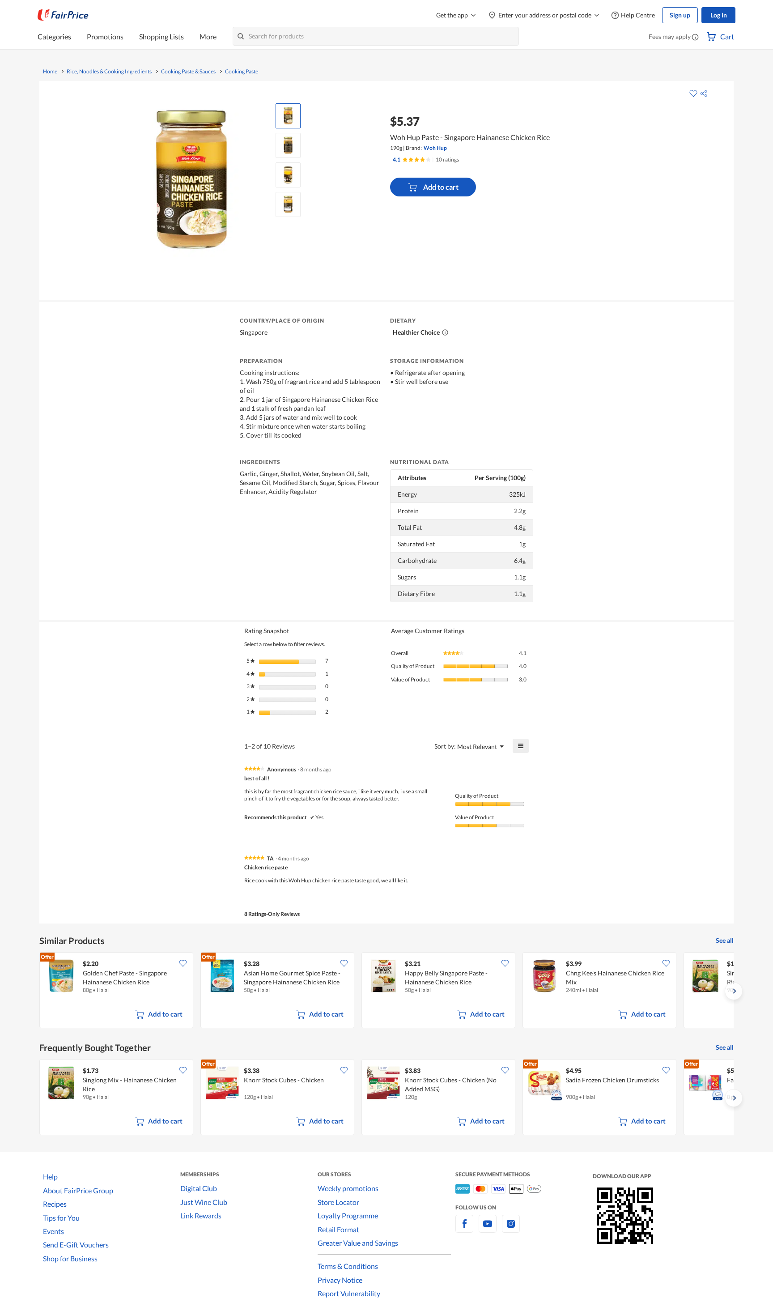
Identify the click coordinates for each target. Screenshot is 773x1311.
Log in (718, 15)
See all (725, 940)
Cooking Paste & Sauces (188, 71)
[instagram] (511, 1229)
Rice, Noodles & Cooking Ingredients (109, 71)
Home (50, 71)
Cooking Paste (241, 71)
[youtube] (488, 1229)
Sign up (680, 15)
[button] (695, 38)
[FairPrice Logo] (63, 15)
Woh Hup (435, 148)
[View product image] (288, 116)
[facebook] (464, 1229)
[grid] (386, 991)
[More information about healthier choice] (445, 332)
